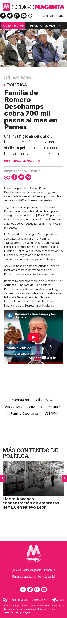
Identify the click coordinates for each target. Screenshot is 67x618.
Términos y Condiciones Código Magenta (25, 608)
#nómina (35, 407)
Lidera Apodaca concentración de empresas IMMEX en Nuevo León (31, 503)
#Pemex (54, 407)
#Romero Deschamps (23, 413)
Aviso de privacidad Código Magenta (30, 610)
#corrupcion (20, 400)
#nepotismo (14, 407)
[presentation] (2, 478)
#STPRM (51, 413)
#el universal (44, 400)
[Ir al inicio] (33, 7)
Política (16, 455)
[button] (60, 25)
